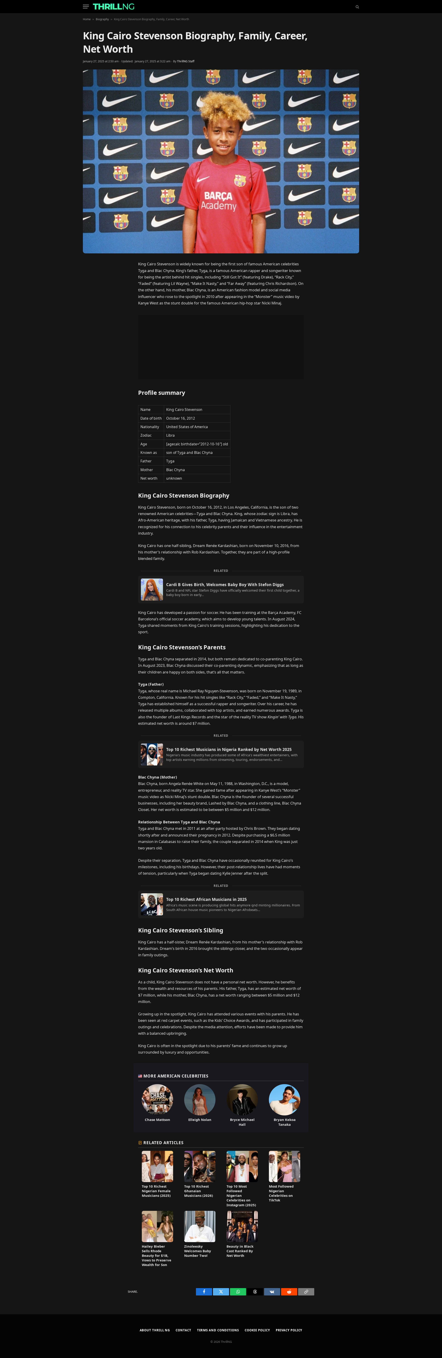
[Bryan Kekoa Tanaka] (284, 1105)
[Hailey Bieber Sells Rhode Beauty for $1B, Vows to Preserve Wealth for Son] (157, 1239)
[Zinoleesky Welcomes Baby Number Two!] (199, 1239)
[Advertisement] (221, 347)
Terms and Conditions (218, 1330)
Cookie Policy (257, 1330)
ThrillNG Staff (185, 61)
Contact (183, 1330)
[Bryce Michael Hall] (242, 1105)
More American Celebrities (175, 1076)
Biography (102, 19)
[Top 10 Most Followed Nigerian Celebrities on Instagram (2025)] (242, 1179)
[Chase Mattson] (157, 1105)
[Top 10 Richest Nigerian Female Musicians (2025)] (157, 1179)
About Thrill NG (155, 1330)
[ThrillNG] (113, 6)
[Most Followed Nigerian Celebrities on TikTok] (284, 1179)
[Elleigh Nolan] (199, 1105)
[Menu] (86, 6)
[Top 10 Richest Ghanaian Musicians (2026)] (199, 1179)
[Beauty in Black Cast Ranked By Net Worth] (242, 1239)
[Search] (357, 6)
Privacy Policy (289, 1330)
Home (87, 19)
